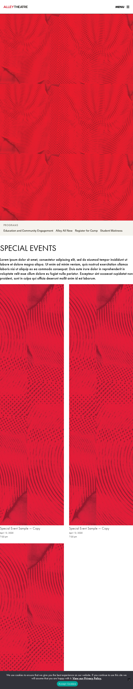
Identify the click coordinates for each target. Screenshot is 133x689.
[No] (129, 679)
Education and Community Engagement (28, 230)
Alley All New (64, 230)
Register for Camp (86, 230)
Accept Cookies (67, 683)
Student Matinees (111, 230)
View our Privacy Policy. (87, 678)
